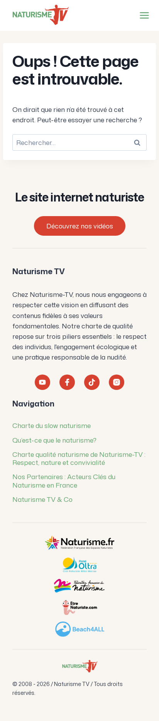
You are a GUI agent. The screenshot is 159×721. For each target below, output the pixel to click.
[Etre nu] (79, 607)
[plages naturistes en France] (79, 629)
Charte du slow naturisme (51, 425)
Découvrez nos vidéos (79, 225)
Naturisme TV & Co (42, 499)
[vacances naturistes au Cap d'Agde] (79, 564)
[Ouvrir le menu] (143, 15)
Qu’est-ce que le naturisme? (54, 440)
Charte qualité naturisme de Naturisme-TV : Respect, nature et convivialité (78, 458)
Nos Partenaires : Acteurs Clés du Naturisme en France (63, 480)
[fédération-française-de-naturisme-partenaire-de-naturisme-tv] (79, 586)
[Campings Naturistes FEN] (79, 543)
